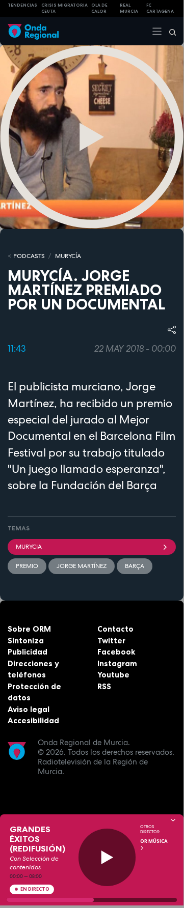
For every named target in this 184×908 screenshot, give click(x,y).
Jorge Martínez (82, 566)
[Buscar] (169, 31)
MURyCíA (68, 256)
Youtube (113, 674)
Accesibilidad (33, 720)
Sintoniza (26, 640)
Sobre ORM (29, 629)
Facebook (116, 652)
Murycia (29, 547)
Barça (134, 566)
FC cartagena (160, 8)
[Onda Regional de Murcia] (33, 30)
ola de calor (99, 8)
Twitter (111, 640)
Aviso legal (28, 709)
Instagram (117, 663)
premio (27, 566)
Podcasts (29, 256)
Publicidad (27, 652)
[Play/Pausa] (107, 857)
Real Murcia (129, 8)
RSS (104, 686)
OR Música (154, 841)
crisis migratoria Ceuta (64, 8)
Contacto (115, 629)
